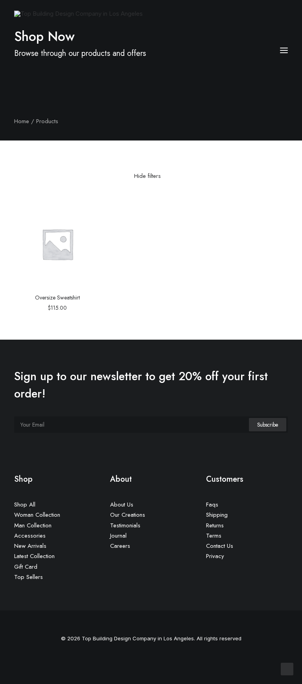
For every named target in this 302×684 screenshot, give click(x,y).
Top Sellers (28, 577)
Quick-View (91, 210)
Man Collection (33, 525)
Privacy (215, 556)
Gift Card (25, 566)
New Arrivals (30, 546)
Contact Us (219, 546)
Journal (118, 535)
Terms (213, 535)
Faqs (212, 504)
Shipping (217, 514)
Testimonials (125, 525)
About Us (121, 504)
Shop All (24, 504)
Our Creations (127, 514)
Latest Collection (34, 556)
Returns (215, 525)
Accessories (30, 535)
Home (21, 121)
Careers (120, 546)
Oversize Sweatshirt (57, 297)
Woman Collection (37, 514)
